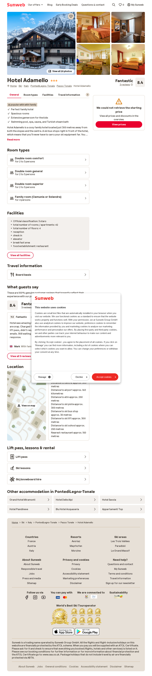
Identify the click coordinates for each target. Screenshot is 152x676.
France (31, 541)
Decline (79, 377)
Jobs (32, 573)
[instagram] (35, 598)
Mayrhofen (76, 545)
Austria (31, 545)
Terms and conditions (120, 573)
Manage (42, 377)
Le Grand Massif (120, 550)
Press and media (31, 578)
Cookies (76, 568)
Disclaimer (76, 583)
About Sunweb (32, 564)
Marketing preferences (76, 578)
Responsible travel (31, 568)
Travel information (120, 578)
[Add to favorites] (71, 16)
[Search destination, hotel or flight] (114, 5)
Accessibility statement (76, 573)
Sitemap (31, 583)
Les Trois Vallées (120, 541)
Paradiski (120, 545)
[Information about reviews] (132, 84)
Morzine (76, 550)
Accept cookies (103, 377)
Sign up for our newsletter (120, 583)
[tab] (14, 95)
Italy (31, 550)
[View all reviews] (130, 82)
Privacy (76, 564)
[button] (41, 43)
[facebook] (26, 598)
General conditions (56, 666)
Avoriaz (76, 541)
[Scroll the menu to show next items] (87, 94)
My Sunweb (120, 568)
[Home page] (16, 5)
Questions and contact (120, 564)
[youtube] (43, 598)
